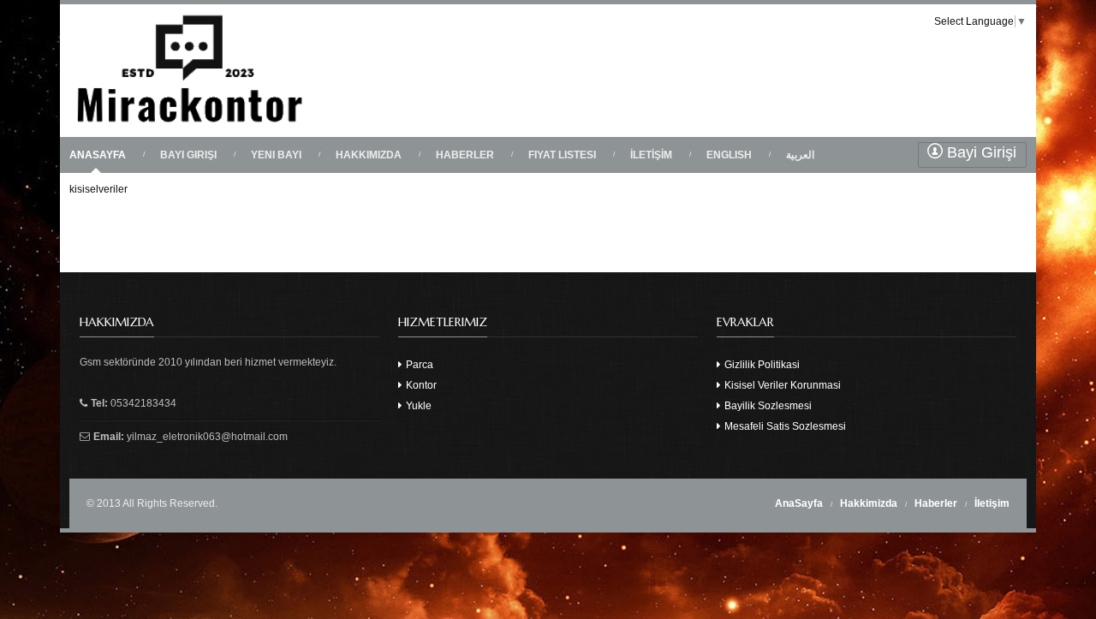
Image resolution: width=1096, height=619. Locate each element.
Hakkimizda (868, 503)
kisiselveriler (98, 189)
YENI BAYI (276, 155)
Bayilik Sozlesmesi (767, 406)
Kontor (420, 385)
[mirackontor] (190, 125)
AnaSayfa (799, 503)
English (729, 155)
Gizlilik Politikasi (761, 365)
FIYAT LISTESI (562, 155)
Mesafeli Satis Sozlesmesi (784, 426)
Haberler (935, 503)
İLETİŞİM (651, 155)
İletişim (992, 503)
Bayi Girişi (979, 152)
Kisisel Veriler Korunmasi (781, 385)
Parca (418, 365)
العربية (800, 155)
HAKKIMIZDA (369, 155)
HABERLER (465, 155)
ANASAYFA (97, 155)
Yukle (417, 406)
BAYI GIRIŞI (188, 155)
